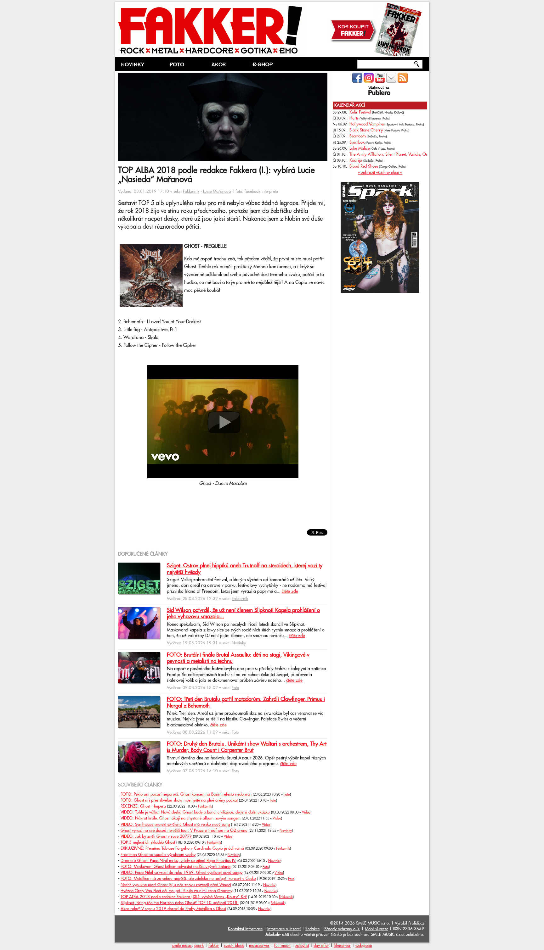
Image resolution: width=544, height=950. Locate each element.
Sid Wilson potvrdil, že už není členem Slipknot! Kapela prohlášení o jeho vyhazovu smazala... (243, 613)
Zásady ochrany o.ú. (342, 929)
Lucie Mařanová (217, 191)
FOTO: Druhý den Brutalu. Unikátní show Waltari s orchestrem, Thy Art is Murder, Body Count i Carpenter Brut (246, 747)
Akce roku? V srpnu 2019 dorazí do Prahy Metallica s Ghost (173, 909)
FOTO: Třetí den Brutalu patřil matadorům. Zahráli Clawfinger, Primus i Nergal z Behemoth (246, 702)
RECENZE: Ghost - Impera (143, 806)
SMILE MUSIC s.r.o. (373, 923)
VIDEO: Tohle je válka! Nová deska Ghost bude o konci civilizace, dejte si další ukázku (195, 812)
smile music (182, 945)
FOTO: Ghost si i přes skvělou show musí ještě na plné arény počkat (179, 800)
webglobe (363, 945)
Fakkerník (191, 191)
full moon (282, 945)
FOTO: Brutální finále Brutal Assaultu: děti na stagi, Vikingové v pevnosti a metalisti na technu (238, 658)
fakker (213, 945)
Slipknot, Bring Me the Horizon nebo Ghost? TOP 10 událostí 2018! (180, 903)
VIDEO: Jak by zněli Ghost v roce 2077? (156, 836)
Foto (235, 688)
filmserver (342, 945)
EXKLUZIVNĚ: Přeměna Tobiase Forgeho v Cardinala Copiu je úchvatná (182, 848)
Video (306, 812)
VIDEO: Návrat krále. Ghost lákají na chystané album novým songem (181, 818)
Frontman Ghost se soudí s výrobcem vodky (158, 855)
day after (321, 945)
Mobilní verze (376, 929)
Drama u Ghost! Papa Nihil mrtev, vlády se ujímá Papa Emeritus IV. (178, 860)
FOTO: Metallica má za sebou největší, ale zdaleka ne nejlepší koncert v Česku (188, 878)
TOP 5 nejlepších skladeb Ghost (148, 842)
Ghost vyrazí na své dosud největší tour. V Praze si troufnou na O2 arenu (184, 830)
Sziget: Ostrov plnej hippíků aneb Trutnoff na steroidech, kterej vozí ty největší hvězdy (244, 569)
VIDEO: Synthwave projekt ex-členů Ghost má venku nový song (175, 824)
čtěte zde (290, 591)
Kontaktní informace (245, 929)
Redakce (312, 929)
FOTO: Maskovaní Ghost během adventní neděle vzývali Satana (175, 866)
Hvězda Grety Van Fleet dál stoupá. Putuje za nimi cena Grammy (176, 891)
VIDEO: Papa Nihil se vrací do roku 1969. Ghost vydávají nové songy (181, 872)
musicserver (259, 945)
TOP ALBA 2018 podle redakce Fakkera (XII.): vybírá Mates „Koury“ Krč (184, 897)
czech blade (234, 945)
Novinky (239, 643)
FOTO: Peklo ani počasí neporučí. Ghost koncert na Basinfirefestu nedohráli (186, 794)
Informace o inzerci (284, 929)
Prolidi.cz (416, 923)
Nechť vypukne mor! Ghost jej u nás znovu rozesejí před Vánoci (176, 885)
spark (199, 945)
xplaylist (302, 945)
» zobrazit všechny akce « (380, 172)
